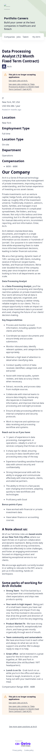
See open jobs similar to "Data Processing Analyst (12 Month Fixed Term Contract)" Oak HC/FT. (24, 86)
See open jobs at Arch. (18, 80)
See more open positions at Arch (23, 726)
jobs (19, 36)
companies (9, 36)
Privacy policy (17, 750)
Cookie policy (28, 750)
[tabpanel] (23, 429)
